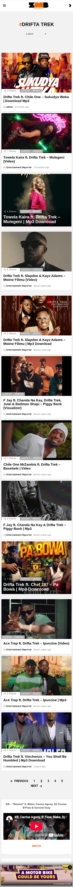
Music (36, 90)
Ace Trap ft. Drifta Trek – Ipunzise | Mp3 (34, 700)
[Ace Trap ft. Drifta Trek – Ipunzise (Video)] (36, 619)
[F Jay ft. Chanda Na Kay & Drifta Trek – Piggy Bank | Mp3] (36, 501)
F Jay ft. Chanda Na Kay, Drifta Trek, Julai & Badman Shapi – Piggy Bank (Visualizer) (32, 404)
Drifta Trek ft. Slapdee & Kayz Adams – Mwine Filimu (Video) (34, 277)
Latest (25, 90)
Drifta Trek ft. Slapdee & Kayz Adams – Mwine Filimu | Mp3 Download (34, 341)
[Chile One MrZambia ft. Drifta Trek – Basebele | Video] (36, 440)
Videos (37, 151)
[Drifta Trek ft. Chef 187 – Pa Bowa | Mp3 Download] (36, 567)
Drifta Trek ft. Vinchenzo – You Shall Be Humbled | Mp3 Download (35, 758)
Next (34, 785)
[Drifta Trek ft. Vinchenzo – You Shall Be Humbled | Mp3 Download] (36, 732)
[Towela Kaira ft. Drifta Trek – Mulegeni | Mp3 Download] (36, 200)
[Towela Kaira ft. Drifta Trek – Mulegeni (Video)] (36, 133)
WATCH (36, 846)
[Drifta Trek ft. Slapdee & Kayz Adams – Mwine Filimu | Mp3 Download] (36, 315)
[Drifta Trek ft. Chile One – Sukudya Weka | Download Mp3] (36, 73)
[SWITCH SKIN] (70, 5)
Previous (21, 781)
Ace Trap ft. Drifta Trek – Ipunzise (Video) (36, 643)
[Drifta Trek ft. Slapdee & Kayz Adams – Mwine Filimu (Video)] (36, 251)
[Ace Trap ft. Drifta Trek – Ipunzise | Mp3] (36, 676)
